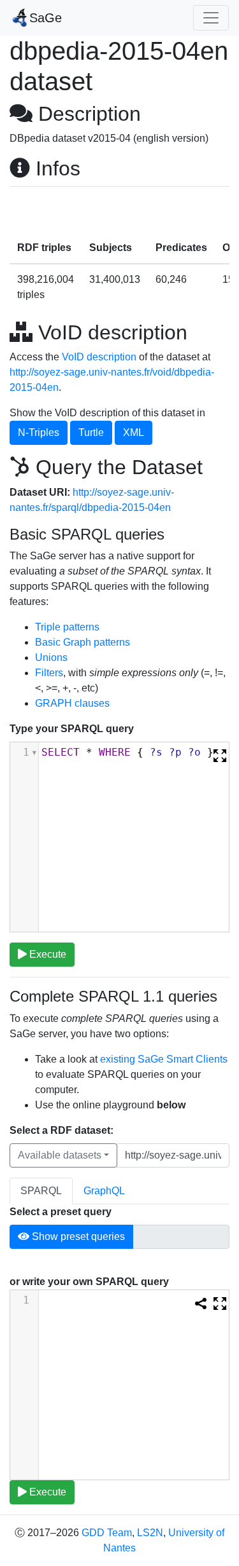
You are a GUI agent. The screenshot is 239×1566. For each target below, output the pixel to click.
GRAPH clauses (72, 703)
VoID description (99, 356)
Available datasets (59, 1155)
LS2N (150, 1532)
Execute (46, 954)
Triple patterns (67, 627)
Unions (51, 657)
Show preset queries (77, 1236)
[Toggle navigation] (211, 18)
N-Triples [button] (38, 432)
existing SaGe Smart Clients (164, 1059)
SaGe (45, 18)
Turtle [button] (91, 432)
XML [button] (133, 432)
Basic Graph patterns (82, 642)
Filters (49, 672)
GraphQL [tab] (104, 1190)
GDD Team (107, 1532)
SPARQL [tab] (41, 1190)
